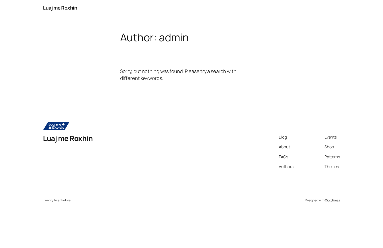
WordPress (332, 200)
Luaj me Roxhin (60, 7)
